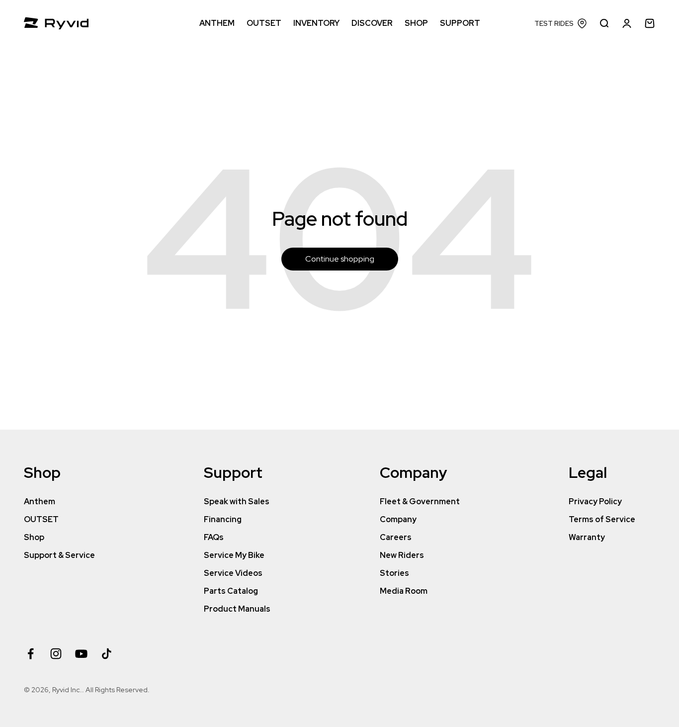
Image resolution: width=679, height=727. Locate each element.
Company (398, 519)
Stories (394, 573)
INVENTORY (316, 23)
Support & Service (59, 555)
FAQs (214, 537)
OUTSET (264, 23)
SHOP (416, 23)
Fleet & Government (420, 501)
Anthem (39, 501)
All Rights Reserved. (117, 689)
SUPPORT (460, 23)
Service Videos (233, 573)
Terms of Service (602, 519)
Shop (34, 537)
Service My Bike (234, 555)
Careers (396, 537)
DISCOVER (372, 23)
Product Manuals (237, 609)
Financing (223, 519)
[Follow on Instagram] (56, 653)
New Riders (402, 555)
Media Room (403, 591)
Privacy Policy (595, 501)
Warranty (587, 537)
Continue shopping (339, 259)
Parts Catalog (231, 591)
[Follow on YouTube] (81, 653)
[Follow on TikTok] (106, 653)
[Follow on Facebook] (30, 653)
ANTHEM (217, 23)
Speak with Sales (236, 501)
